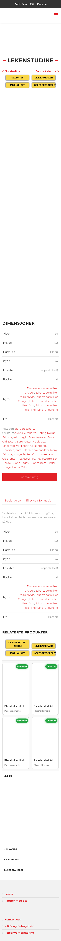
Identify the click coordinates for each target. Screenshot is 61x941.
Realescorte (44, 458)
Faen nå (42, 4)
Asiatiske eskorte (25, 432)
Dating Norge (46, 432)
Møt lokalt (17, 85)
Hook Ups (39, 441)
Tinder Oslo (19, 467)
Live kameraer (44, 77)
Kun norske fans (42, 454)
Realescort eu (26, 458)
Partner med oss (16, 900)
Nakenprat (39, 445)
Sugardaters (38, 462)
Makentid (8, 445)
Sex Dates (17, 77)
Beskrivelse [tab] (13, 500)
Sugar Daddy (20, 462)
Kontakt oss (13, 919)
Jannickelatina (46, 71)
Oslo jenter (9, 458)
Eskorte (7, 437)
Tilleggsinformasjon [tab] (39, 500)
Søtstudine (12, 71)
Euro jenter (24, 441)
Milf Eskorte (23, 445)
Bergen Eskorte (25, 428)
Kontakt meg (29, 477)
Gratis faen (21, 4)
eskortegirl (20, 437)
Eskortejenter (37, 437)
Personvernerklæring (19, 932)
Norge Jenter (22, 454)
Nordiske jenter (12, 450)
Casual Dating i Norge (17, 644)
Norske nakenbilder (36, 450)
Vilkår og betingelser (19, 926)
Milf (32, 4)
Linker (9, 894)
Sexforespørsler (44, 85)
